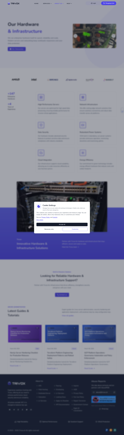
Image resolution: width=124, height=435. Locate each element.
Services (46, 3)
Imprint (55, 217)
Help (68, 3)
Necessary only (49, 229)
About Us (58, 3)
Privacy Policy (45, 217)
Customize (75, 229)
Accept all (62, 224)
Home (36, 3)
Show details (39, 220)
